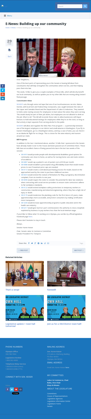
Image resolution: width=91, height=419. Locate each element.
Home (8, 28)
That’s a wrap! (12, 289)
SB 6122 (24, 187)
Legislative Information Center (58, 401)
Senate (49, 406)
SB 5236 (24, 203)
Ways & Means (53, 385)
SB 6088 (24, 164)
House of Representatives (57, 396)
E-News (13, 28)
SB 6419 (24, 154)
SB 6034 (24, 175)
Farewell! (51, 289)
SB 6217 (24, 208)
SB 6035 (20, 104)
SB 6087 (24, 162)
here (30, 216)
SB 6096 (24, 180)
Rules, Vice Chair (54, 383)
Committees (52, 393)
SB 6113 (24, 170)
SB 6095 (20, 126)
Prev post (24, 250)
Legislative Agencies (55, 398)
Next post (78, 250)
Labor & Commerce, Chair (57, 380)
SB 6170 (24, 195)
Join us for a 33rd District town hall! (64, 324)
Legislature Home (54, 404)
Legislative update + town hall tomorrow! (20, 325)
